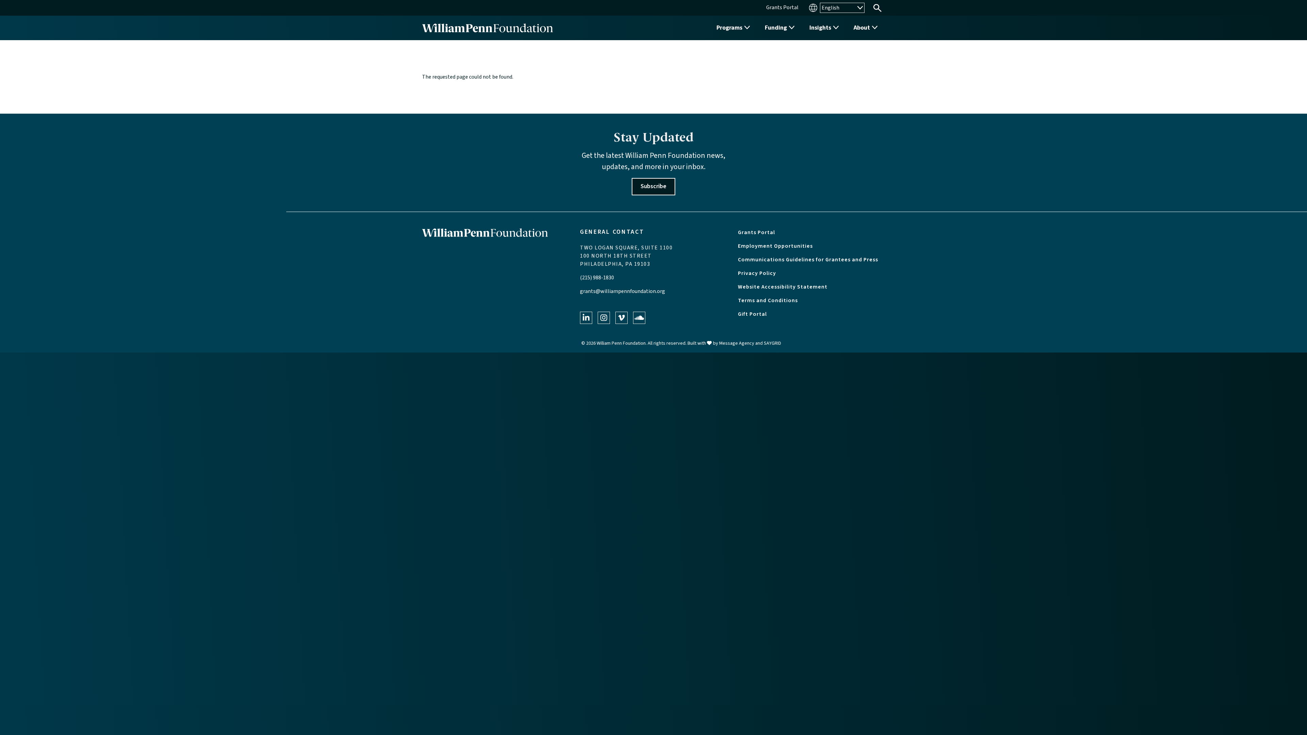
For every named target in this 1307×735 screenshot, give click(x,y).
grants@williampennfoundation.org (622, 291)
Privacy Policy (757, 273)
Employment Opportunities (775, 246)
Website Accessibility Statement (782, 287)
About (862, 27)
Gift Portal (752, 314)
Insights (820, 27)
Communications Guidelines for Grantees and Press (808, 259)
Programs (729, 27)
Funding (776, 27)
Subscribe (653, 186)
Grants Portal (756, 232)
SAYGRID (772, 343)
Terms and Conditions (768, 300)
